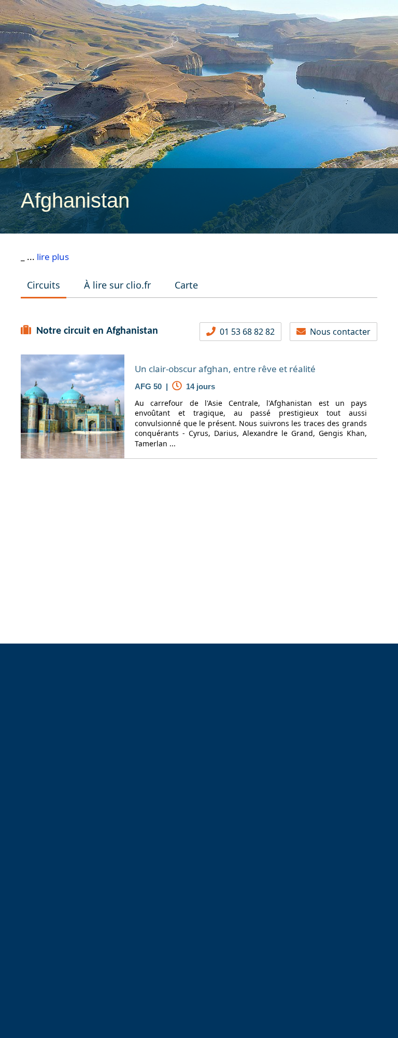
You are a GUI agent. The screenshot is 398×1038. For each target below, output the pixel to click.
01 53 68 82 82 (245, 331)
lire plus (53, 257)
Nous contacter (338, 331)
